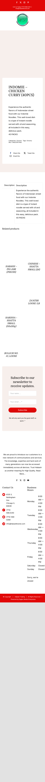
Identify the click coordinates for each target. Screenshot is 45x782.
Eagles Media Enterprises (27, 599)
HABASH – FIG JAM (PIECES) (11, 269)
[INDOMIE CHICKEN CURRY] (22, 55)
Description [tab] (8, 185)
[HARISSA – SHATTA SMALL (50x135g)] (11, 284)
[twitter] (20, 480)
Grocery (19, 140)
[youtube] (28, 480)
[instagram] (24, 480)
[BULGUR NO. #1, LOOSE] (11, 338)
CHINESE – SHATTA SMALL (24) (34, 266)
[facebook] (17, 480)
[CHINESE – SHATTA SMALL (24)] (34, 239)
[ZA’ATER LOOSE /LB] (34, 284)
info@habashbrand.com (22, 8)
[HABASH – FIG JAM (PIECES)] (11, 239)
